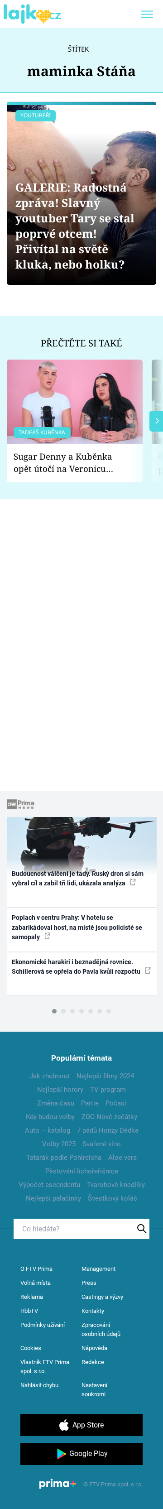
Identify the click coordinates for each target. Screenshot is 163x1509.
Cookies (30, 1348)
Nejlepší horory (60, 1090)
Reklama (31, 1296)
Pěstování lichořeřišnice (81, 1171)
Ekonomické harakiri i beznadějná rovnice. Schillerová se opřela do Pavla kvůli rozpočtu (77, 966)
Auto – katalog (47, 1130)
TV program (108, 1090)
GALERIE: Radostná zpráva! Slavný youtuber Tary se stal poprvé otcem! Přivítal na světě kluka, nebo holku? (74, 226)
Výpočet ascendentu (49, 1185)
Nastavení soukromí (94, 1390)
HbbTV (29, 1310)
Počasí (115, 1103)
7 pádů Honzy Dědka (108, 1130)
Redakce (93, 1362)
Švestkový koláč (112, 1198)
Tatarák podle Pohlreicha (63, 1157)
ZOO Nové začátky (109, 1117)
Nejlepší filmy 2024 (105, 1076)
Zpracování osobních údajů (101, 1329)
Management (98, 1268)
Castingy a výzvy (102, 1296)
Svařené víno (101, 1144)
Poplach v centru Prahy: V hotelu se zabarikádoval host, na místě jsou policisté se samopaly (77, 927)
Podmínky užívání (42, 1325)
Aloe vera (122, 1157)
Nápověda (94, 1348)
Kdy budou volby (50, 1117)
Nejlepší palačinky (53, 1198)
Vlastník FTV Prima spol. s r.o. (44, 1366)
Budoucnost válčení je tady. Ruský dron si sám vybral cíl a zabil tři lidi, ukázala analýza (78, 878)
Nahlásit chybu (39, 1385)
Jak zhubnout (49, 1076)
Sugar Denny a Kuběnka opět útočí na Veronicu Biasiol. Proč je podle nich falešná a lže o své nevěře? (67, 463)
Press (89, 1282)
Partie (90, 1103)
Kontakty (93, 1310)
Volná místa (35, 1282)
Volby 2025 (59, 1144)
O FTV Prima (36, 1268)
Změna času (55, 1103)
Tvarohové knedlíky (116, 1185)
